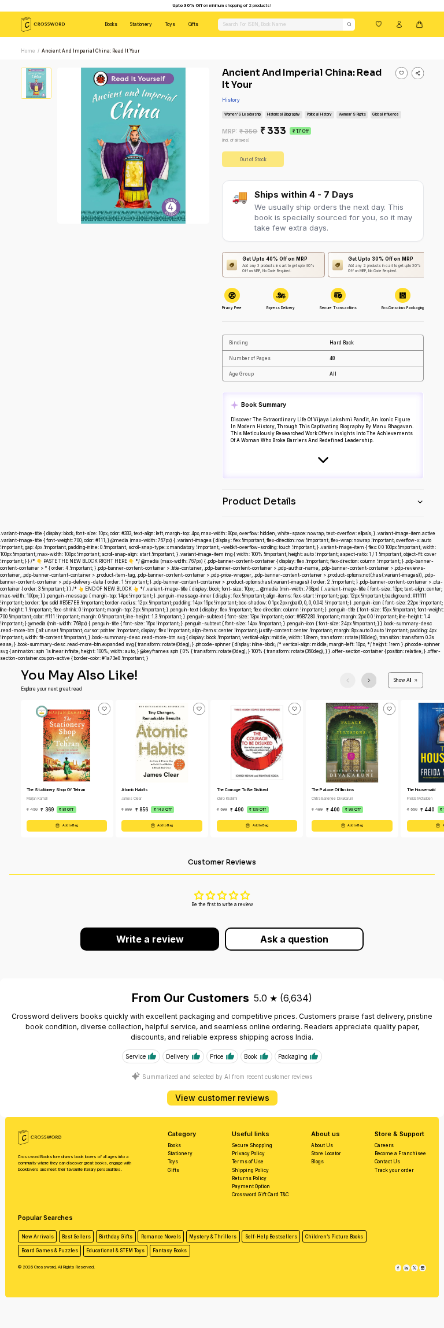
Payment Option (251, 1186)
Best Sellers (76, 1237)
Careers (384, 1145)
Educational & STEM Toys (115, 1250)
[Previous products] (348, 680)
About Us (322, 1145)
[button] (378, 23)
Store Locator (326, 1153)
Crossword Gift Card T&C (260, 1194)
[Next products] (369, 680)
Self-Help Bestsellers (271, 1237)
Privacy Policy (248, 1153)
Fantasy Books (170, 1250)
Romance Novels (161, 1237)
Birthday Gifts (115, 1237)
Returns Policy (249, 1178)
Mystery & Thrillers (212, 1237)
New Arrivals (37, 1237)
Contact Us (387, 1161)
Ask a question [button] (294, 939)
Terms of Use (248, 1161)
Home (28, 51)
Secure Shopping (252, 1145)
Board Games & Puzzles (49, 1250)
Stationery (141, 24)
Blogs (317, 1161)
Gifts (193, 24)
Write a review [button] (150, 939)
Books (111, 24)
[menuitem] (111, 24)
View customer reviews (222, 1098)
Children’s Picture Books (334, 1237)
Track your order (394, 1170)
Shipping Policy (250, 1170)
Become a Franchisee (400, 1153)
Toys (170, 24)
